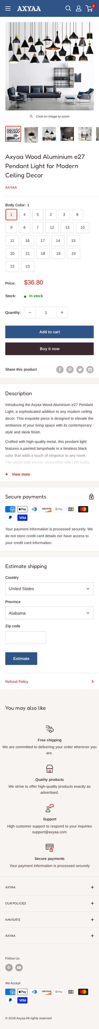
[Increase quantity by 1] (62, 312)
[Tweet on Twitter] (80, 369)
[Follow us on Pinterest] (9, 967)
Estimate (21, 658)
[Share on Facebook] (60, 369)
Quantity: (13, 312)
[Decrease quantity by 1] (29, 312)
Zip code (12, 626)
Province (13, 602)
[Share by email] (90, 369)
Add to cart (49, 332)
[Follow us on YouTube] (19, 967)
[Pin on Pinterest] (70, 369)
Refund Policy (16, 681)
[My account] (78, 8)
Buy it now (49, 348)
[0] (89, 8)
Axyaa (11, 187)
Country (12, 577)
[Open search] (68, 8)
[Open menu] (8, 8)
